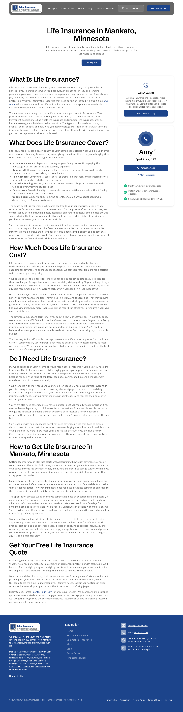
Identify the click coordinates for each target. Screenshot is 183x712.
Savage (12, 660)
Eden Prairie (40, 666)
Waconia (24, 663)
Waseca (29, 654)
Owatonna (39, 654)
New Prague (36, 657)
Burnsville (21, 660)
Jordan (46, 657)
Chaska (32, 663)
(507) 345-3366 (141, 632)
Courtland (31, 651)
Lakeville (42, 660)
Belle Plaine (24, 657)
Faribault (13, 657)
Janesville (21, 654)
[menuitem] (52, 8)
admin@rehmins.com (138, 625)
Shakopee (14, 663)
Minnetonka (28, 666)
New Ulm (41, 651)
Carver (12, 666)
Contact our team (42, 591)
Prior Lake (32, 660)
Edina (19, 666)
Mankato (13, 651)
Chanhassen (42, 663)
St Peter (22, 651)
